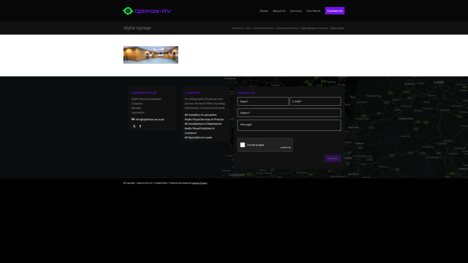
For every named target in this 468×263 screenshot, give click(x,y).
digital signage (137, 27)
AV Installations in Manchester (203, 123)
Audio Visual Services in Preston (204, 119)
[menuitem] (263, 11)
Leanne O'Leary (199, 183)
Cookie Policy (161, 183)
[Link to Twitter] (134, 126)
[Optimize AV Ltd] (147, 11)
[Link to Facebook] (140, 126)
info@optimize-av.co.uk (150, 119)
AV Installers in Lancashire (201, 114)
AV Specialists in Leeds (198, 137)
